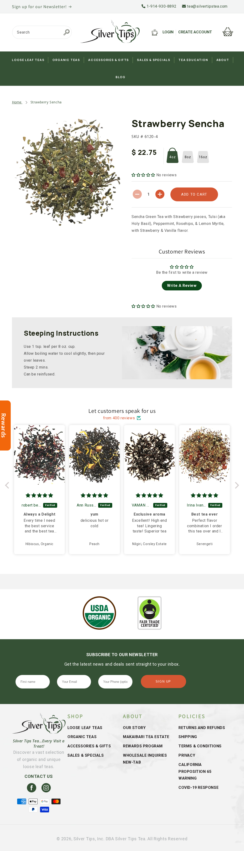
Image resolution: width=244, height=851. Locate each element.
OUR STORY (134, 727)
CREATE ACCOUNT (195, 32)
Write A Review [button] (181, 285)
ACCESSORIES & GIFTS (89, 746)
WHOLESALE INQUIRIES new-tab (145, 759)
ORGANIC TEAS (82, 736)
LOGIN (168, 32)
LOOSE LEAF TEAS (84, 727)
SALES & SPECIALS (85, 755)
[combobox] (42, 32)
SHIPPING (187, 736)
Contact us (39, 776)
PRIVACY (186, 755)
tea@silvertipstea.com (207, 6)
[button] (144, 175)
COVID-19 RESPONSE (198, 787)
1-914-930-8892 (160, 6)
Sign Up (163, 681)
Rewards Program (143, 746)
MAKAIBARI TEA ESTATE (146, 736)
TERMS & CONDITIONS (200, 746)
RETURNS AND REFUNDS (201, 727)
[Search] (66, 32)
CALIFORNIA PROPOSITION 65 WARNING (194, 771)
